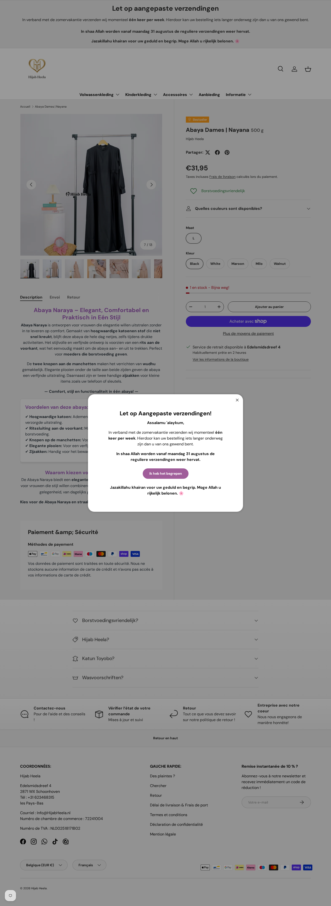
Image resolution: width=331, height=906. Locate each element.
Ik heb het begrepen (165, 473)
